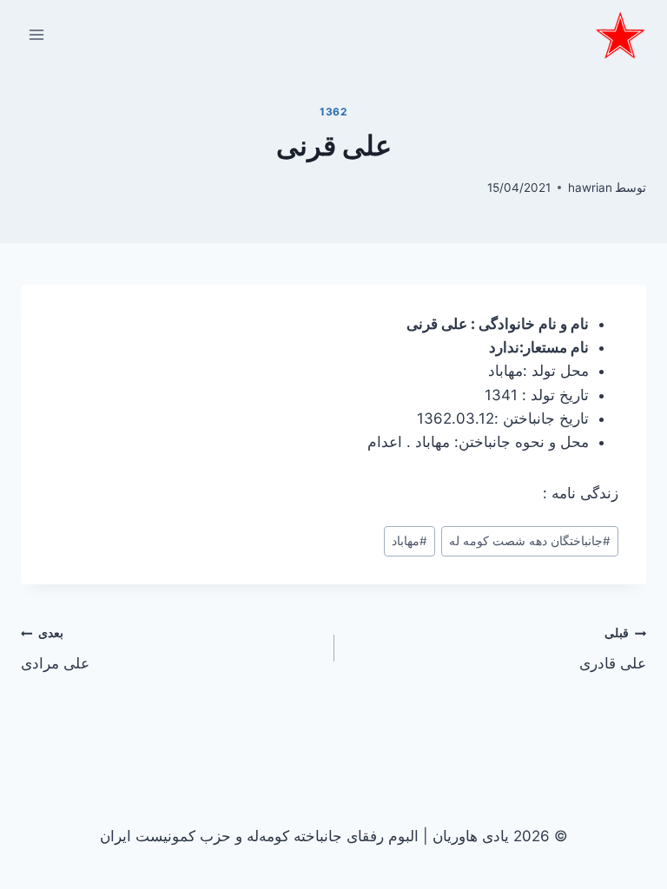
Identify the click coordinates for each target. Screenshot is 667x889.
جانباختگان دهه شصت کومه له (530, 541)
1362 (333, 111)
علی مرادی (55, 649)
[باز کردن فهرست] (37, 34)
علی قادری (612, 649)
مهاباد (409, 541)
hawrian (590, 187)
